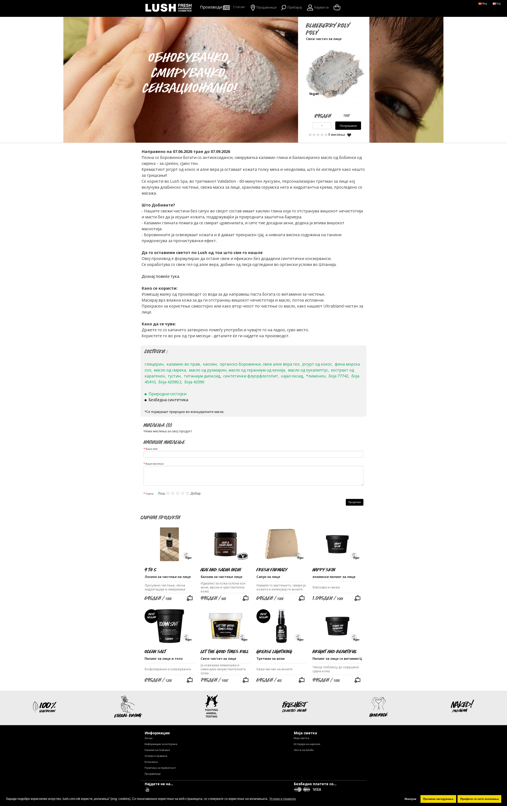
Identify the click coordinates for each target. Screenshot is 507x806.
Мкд (484, 3)
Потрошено (348, 126)
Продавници (153, 773)
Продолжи (354, 502)
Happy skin (324, 569)
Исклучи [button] (410, 798)
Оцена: (150, 493)
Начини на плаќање (157, 750)
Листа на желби (304, 750)
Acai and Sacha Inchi (221, 569)
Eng (498, 3)
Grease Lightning (274, 651)
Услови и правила (156, 756)
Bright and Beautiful (335, 651)
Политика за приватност (160, 768)
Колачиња (151, 762)
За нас (149, 738)
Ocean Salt (155, 651)
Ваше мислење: (155, 463)
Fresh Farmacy (271, 569)
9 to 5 (150, 569)
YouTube (148, 790)
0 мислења (336, 134)
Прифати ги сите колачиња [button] (479, 798)
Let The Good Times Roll (225, 651)
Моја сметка (301, 738)
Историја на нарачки (307, 744)
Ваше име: (152, 449)
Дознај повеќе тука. (161, 276)
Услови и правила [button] (282, 798)
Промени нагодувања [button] (438, 798)
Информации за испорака (161, 744)
